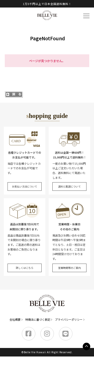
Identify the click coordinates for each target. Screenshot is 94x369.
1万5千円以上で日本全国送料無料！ (47, 4)
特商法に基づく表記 (37, 319)
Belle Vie (47, 15)
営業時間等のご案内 (69, 268)
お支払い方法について (24, 186)
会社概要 (15, 319)
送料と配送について (69, 186)
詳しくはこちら (24, 268)
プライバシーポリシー (68, 319)
